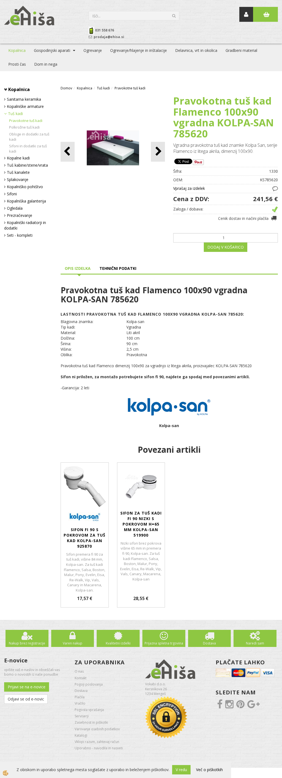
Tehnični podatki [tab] (117, 268)
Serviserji (82, 716)
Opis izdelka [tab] (78, 268)
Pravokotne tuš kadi (25, 120)
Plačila (80, 697)
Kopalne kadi (18, 158)
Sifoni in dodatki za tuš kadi (28, 148)
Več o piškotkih (209, 769)
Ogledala (15, 208)
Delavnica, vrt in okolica (196, 50)
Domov (66, 88)
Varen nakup (72, 643)
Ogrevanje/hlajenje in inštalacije (138, 50)
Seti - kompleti (19, 235)
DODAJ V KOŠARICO (225, 247)
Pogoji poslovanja (89, 684)
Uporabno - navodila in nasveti (99, 748)
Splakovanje (17, 179)
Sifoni (12, 193)
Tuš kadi (15, 113)
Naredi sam (255, 643)
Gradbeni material (241, 50)
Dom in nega (45, 64)
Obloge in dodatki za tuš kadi (29, 137)
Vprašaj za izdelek (189, 188)
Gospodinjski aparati (52, 50)
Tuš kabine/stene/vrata (27, 165)
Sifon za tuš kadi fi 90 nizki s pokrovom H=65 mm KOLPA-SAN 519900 (141, 524)
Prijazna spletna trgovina (164, 643)
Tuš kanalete (18, 172)
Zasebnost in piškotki (91, 722)
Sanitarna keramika (24, 99)
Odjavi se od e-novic (26, 699)
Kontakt (80, 678)
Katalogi (81, 735)
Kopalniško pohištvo (25, 186)
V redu (181, 769)
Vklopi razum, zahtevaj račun (97, 741)
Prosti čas (17, 64)
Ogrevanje (92, 50)
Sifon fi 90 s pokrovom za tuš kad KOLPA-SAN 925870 (84, 538)
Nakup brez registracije (27, 643)
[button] (158, 151)
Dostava (209, 643)
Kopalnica (17, 50)
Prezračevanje (19, 215)
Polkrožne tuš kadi (24, 127)
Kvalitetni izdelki (118, 643)
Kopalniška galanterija (26, 201)
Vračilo (80, 703)
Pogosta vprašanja (89, 709)
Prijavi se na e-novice (26, 686)
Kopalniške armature (25, 106)
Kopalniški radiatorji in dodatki (25, 225)
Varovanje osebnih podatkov (97, 729)
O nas (79, 671)
